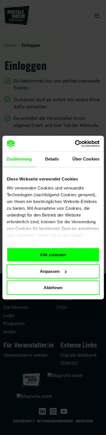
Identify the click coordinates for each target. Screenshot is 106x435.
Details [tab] (52, 159)
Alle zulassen (53, 254)
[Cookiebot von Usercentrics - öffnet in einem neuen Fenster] (75, 143)
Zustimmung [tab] (19, 159)
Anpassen (50, 271)
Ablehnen (53, 287)
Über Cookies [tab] (85, 159)
